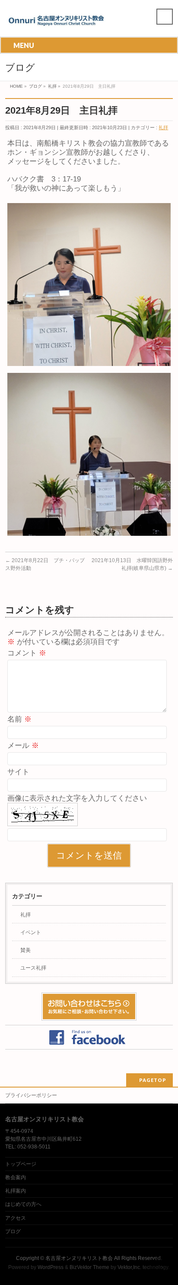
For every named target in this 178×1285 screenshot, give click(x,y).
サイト (18, 772)
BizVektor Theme (89, 1267)
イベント (30, 932)
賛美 (25, 950)
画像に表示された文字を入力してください (77, 798)
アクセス (15, 1218)
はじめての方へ (23, 1204)
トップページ (20, 1164)
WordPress (51, 1267)
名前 (19, 719)
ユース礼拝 (33, 968)
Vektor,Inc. (129, 1267)
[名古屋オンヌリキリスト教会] (59, 23)
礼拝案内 (15, 1191)
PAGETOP (152, 1080)
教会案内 (15, 1177)
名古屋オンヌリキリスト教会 (79, 1258)
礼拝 (163, 127)
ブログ (13, 1231)
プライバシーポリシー (31, 1095)
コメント (26, 653)
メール (23, 745)
